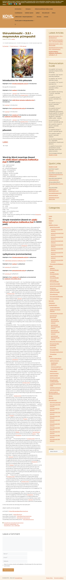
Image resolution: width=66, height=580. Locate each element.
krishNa (11, 415)
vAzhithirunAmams (55, 387)
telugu (51, 396)
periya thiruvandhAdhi (56, 286)
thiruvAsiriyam (54, 294)
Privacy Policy (49, 578)
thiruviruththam (54, 298)
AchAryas (18, 1)
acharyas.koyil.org (54, 180)
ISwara (25, 419)
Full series (5, 46)
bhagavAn (38, 214)
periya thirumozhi (55, 227)
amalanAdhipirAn (55, 307)
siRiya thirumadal (55, 292)
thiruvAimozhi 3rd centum (17, 522)
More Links (52, 199)
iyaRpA (38, 12)
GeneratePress (18, 578)
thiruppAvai (53, 354)
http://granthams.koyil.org (24, 516)
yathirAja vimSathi (55, 390)
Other (50, 356)
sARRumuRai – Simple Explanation (23, 16)
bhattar (12, 465)
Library (4, 4)
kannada (51, 301)
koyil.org (51, 170)
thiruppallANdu (54, 349)
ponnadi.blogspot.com (55, 193)
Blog (50, 218)
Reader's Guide (53, 155)
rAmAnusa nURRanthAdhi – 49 (11, 524)
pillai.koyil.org (52, 189)
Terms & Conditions (58, 578)
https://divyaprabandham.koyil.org (18, 511)
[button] (15, 24)
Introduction (18, 9)
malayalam (52, 303)
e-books (46, 16)
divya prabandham (40, 1)
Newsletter (58, 2)
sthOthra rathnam (55, 377)
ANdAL (18, 432)
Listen (5, 142)
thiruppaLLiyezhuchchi (56, 352)
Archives (51, 449)
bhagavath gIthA (31, 1)
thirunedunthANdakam (56, 264)
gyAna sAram (53, 371)
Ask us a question (40, 2)
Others (53, 12)
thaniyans (28, 9)
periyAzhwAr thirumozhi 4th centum (55, 337)
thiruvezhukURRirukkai (56, 296)
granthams (48, 1)
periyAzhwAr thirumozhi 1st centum (55, 321)
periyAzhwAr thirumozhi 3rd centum (55, 332)
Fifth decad (23, 46)
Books (53, 1)
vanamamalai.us (53, 195)
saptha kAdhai (54, 375)
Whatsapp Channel (11, 2)
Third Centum (14, 46)
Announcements (21, 2)
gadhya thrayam (54, 360)
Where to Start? (11, 1)
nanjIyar (7, 105)
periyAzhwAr (36, 432)
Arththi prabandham (55, 358)
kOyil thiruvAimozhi (55, 402)
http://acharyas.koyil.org (23, 517)
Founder (47, 2)
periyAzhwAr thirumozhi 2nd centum (55, 326)
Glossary (39, 16)
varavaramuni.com (54, 197)
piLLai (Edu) (24, 1)
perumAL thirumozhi (56, 341)
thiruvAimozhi (45, 12)
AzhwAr (15, 93)
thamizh (51, 398)
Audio (50, 216)
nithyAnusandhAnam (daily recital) (44, 9)
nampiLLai (8, 267)
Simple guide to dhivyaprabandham (24, 20)
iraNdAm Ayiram (29, 12)
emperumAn (24, 95)
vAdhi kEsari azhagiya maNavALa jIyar (15, 260)
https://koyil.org (17, 514)
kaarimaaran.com (54, 191)
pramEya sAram (54, 373)
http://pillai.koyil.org (28, 519)
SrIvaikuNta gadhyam (57, 369)
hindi (50, 223)
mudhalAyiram (18, 12)
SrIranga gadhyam (56, 367)
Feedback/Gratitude (30, 2)
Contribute (52, 2)
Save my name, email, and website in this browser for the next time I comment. (23, 565)
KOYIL (8, 16)
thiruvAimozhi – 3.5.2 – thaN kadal (12, 525)
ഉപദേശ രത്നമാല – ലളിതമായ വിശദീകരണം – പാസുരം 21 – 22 (55, 53)
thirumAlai (53, 347)
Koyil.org (5, 1)
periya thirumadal (55, 284)
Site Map (58, 1)
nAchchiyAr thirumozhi (56, 313)
